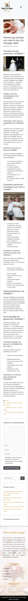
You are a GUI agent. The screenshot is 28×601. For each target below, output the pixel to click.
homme (20, 403)
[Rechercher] (22, 478)
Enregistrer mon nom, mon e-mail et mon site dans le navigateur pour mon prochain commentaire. (14, 460)
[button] (21, 7)
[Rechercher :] (11, 478)
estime (15, 403)
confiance (9, 403)
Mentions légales (14, 599)
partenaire (6, 405)
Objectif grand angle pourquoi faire (13, 506)
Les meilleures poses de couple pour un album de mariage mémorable (12, 493)
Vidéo (7, 400)
